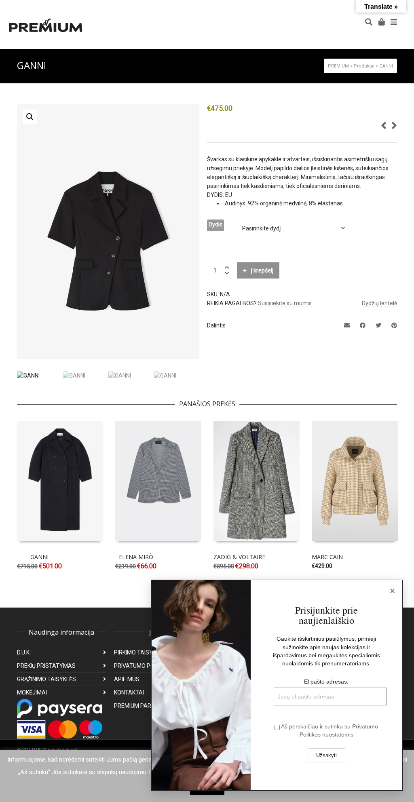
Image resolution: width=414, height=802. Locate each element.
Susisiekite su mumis (285, 303)
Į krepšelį (262, 270)
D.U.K (23, 652)
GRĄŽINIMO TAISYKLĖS (46, 679)
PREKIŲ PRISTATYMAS (46, 666)
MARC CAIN (327, 557)
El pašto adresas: (326, 681)
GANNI (39, 557)
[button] (30, 117)
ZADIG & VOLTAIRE (239, 557)
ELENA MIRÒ (136, 557)
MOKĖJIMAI (32, 692)
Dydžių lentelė (379, 303)
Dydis (215, 224)
